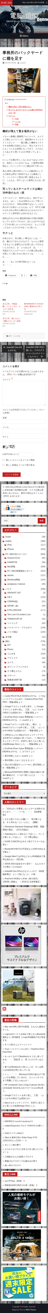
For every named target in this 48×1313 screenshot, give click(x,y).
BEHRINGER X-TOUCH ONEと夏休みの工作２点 (33, 306)
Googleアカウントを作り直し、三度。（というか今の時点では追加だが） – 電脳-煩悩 (23, 709)
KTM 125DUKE (14, 610)
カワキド (26, 751)
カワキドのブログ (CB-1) (16, 1149)
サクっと (12, 116)
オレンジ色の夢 (12, 1145)
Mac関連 (11, 566)
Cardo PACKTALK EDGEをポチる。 (21, 696)
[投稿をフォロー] (4, 1010)
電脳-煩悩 (24, 15)
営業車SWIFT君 (14, 680)
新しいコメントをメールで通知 (20, 460)
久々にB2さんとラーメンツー (18, 1045)
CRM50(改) (12, 601)
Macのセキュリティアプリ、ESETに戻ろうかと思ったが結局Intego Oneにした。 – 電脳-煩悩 (24, 741)
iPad (9, 545)
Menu (25, 36)
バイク (8, 589)
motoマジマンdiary (13, 1133)
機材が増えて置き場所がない (20, 107)
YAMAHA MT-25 (14, 619)
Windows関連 (13, 580)
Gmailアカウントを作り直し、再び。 (22, 724)
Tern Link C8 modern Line (19, 614)
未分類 (8, 637)
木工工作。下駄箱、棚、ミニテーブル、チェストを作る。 (11, 306)
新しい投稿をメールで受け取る (20, 465)
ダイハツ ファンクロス (17, 667)
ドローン (11, 675)
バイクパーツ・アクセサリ (19, 627)
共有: (17, 119)
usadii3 (23, 63)
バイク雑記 (12, 632)
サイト (6, 437)
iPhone (10, 549)
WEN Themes (31, 1310)
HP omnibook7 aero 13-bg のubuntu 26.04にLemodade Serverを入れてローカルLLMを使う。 (24, 1088)
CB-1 (9, 597)
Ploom (10, 649)
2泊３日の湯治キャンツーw (17, 765)
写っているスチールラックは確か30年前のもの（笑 (25, 111)
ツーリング (12, 623)
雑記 (7, 641)
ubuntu (10, 575)
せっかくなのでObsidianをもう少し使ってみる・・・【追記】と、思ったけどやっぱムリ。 (23, 1059)
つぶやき (16, 336)
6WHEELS (10, 1121)
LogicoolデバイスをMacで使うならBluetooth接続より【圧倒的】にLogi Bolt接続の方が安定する (24, 1037)
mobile (8, 541)
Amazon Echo (13, 558)
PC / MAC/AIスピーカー (16, 554)
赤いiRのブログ (12, 1165)
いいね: (18, 122)
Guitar (8, 537)
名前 (5, 418)
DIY (10, 336)
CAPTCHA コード (11, 454)
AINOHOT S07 (14, 593)
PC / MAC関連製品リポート (20, 571)
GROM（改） (13, 606)
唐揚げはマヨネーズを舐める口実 (20, 1161)
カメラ (10, 662)
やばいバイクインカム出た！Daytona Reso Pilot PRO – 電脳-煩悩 (24, 699)
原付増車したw (11, 756)
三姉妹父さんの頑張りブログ (18, 1157)
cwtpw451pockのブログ (15, 1126)
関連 (16, 124)
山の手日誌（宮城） (14, 1181)
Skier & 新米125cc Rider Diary (18, 1137)
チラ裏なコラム (14, 671)
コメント (7, 379)
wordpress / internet (16, 584)
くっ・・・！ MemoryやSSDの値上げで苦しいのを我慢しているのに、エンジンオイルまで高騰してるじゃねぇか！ (24, 1077)
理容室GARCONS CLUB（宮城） (20, 1185)
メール (6, 427)
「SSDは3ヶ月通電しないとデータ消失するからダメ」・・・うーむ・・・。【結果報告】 (24, 812)
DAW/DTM (12, 562)
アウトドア (12, 658)
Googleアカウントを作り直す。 (19, 706)
